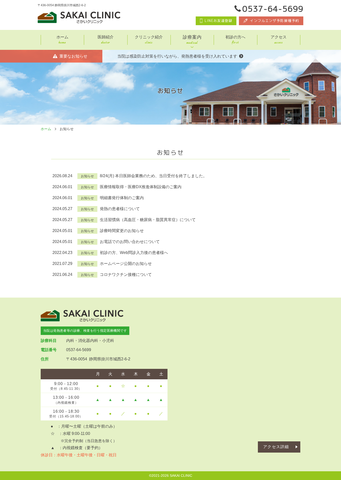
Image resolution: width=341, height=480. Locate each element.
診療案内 (192, 40)
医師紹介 (106, 40)
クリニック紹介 (149, 40)
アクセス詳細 (276, 447)
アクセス (279, 40)
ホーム (62, 40)
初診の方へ (235, 40)
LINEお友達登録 (218, 20)
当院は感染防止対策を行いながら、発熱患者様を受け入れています (177, 56)
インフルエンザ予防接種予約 (274, 20)
